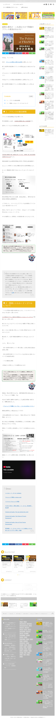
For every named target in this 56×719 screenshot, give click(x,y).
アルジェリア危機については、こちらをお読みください (18, 406)
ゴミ (30, 625)
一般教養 (26, 633)
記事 (13, 292)
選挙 (21, 654)
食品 (28, 654)
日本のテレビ (23, 643)
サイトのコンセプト (18, 4)
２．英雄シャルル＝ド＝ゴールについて (17, 103)
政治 (31, 639)
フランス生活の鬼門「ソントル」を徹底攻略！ (10, 665)
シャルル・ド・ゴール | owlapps (13, 493)
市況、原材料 (23, 639)
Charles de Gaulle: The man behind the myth (16, 512)
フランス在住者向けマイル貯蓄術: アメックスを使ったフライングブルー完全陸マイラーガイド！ (10, 626)
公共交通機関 (23, 635)
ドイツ (22, 629)
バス (26, 629)
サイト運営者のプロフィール (10, 7)
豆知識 (22, 652)
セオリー (22, 627)
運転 (29, 652)
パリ (29, 629)
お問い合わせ (24, 7)
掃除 (28, 639)
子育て (22, 637)
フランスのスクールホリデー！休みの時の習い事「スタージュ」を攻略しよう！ (10, 637)
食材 (21, 656)
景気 (28, 643)
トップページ (6, 4)
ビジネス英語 (23, 631)
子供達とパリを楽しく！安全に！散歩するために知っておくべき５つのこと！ (10, 657)
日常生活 (26, 641)
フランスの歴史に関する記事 (14, 62)
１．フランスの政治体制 (13, 100)
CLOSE (31, 96)
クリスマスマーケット (24, 625)
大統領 (28, 635)
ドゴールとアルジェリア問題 (12, 501)
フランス (28, 631)
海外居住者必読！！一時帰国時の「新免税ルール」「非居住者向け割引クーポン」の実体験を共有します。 (10, 647)
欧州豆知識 (5, 24)
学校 (26, 637)
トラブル (27, 627)
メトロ (22, 633)
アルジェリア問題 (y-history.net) (13, 497)
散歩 (21, 641)
